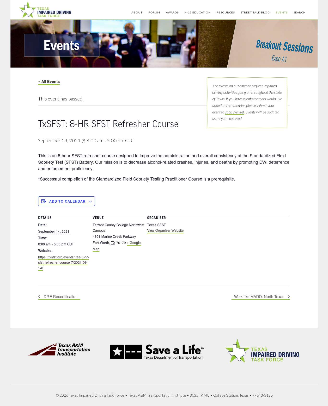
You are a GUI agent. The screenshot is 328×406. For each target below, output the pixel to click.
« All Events (49, 81)
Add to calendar (67, 201)
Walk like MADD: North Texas (259, 296)
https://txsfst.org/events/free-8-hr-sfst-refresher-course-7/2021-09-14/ (63, 262)
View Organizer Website (165, 230)
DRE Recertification (60, 296)
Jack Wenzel (234, 112)
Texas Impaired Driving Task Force (45, 9)
